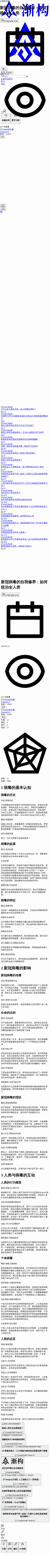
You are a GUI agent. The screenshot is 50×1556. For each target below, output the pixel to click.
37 (4, 200)
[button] (25, 212)
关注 (2, 137)
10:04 (3, 209)
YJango (4, 132)
